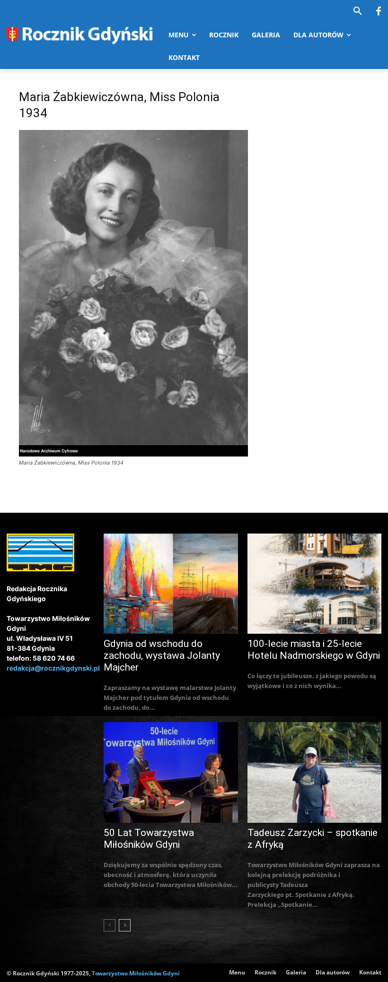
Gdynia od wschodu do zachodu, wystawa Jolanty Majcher (162, 655)
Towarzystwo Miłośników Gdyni (136, 973)
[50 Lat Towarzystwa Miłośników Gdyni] (171, 772)
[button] (357, 11)
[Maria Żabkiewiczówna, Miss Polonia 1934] (133, 454)
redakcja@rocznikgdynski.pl (53, 668)
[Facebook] (378, 11)
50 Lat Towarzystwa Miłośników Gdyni (149, 838)
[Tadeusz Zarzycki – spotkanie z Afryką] (314, 772)
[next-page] (125, 925)
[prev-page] (109, 925)
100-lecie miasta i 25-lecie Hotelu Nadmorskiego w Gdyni (313, 649)
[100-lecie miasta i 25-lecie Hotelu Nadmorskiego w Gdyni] (314, 584)
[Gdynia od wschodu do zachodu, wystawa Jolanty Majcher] (171, 584)
